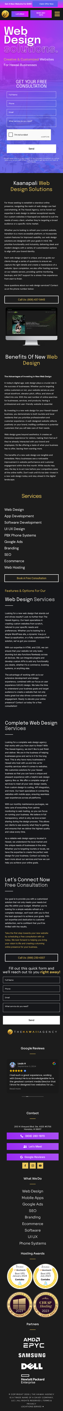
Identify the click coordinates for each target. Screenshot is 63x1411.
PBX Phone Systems (20, 535)
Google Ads (13, 541)
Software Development (23, 522)
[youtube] (40, 1166)
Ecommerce (14, 561)
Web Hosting (14, 567)
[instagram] (33, 1166)
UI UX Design (14, 529)
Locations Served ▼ (32, 1406)
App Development (19, 516)
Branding (11, 548)
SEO (7, 554)
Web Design (14, 509)
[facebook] (25, 1166)
